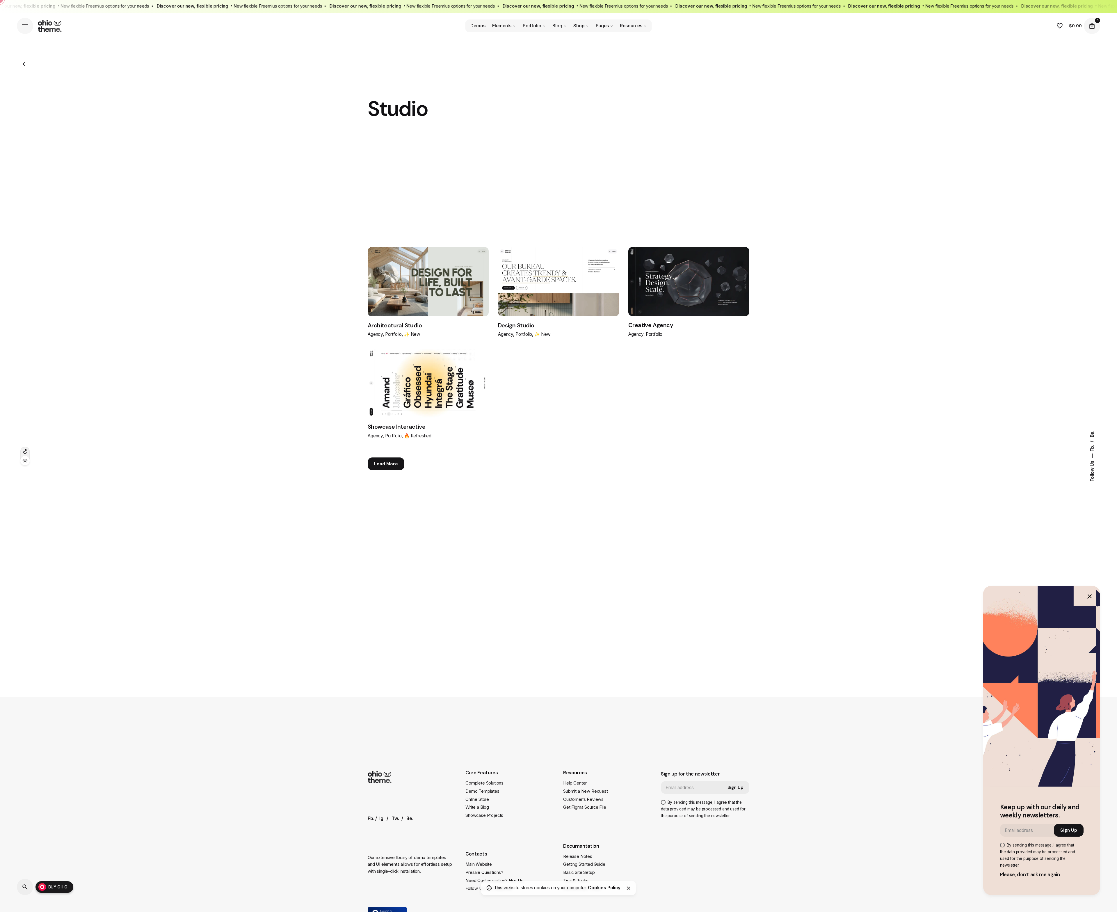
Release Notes (577, 856)
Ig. (382, 818)
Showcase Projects (484, 815)
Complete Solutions (484, 783)
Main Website (478, 864)
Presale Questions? (484, 872)
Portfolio (393, 334)
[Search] (25, 887)
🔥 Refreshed (417, 436)
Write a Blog (477, 807)
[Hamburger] (25, 26)
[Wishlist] (1060, 26)
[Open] (393, 269)
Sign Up (736, 787)
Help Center (575, 783)
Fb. (1092, 447)
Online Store (477, 799)
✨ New (412, 334)
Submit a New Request (585, 791)
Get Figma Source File (584, 807)
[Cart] (1092, 26)
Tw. (395, 818)
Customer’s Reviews (583, 799)
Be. (1092, 433)
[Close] (628, 888)
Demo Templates (482, 791)
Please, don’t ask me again (1030, 875)
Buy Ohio (58, 887)
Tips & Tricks (575, 880)
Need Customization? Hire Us (494, 880)
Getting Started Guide (584, 864)
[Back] (25, 64)
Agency (375, 334)
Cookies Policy (604, 887)
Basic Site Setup (579, 872)
